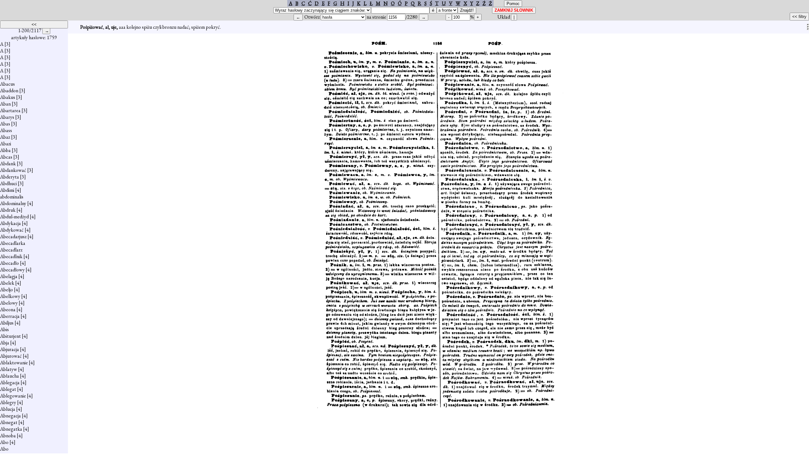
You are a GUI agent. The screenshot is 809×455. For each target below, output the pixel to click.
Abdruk (7, 210)
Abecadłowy (12, 269)
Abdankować (13, 170)
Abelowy (9, 303)
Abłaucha (9, 376)
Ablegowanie (13, 395)
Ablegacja (10, 382)
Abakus (7, 97)
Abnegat (8, 422)
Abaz (5, 137)
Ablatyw (8, 369)
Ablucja (7, 409)
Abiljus (7, 322)
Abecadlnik (11, 256)
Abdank (8, 163)
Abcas (6, 157)
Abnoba (8, 435)
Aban (5, 103)
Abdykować (12, 230)
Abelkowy (10, 296)
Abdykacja (10, 223)
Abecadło (9, 263)
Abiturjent (10, 336)
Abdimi (7, 190)
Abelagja (8, 276)
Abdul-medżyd (14, 216)
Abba (5, 150)
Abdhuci (8, 183)
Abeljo (6, 289)
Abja (4, 342)
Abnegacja (10, 415)
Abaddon (9, 90)
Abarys (7, 117)
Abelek (7, 283)
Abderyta (9, 176)
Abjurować (11, 356)
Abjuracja (9, 349)
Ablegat (8, 389)
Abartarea (10, 110)
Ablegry (8, 402)
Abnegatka (11, 429)
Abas (5, 123)
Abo (4, 442)
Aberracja (10, 316)
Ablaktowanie (14, 362)
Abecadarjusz (13, 236)
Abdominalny (13, 203)
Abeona (7, 309)
